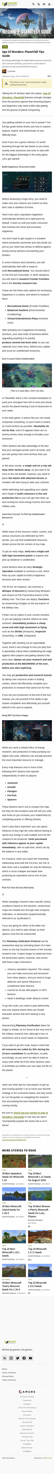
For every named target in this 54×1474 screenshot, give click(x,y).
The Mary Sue (27, 1437)
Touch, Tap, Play (27, 1440)
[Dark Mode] (38, 4)
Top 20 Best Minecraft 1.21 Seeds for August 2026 (39, 1177)
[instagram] (11, 1358)
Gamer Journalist (27, 1426)
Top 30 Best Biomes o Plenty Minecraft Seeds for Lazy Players (39, 1211)
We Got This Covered (27, 1418)
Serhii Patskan (8, 1184)
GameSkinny (27, 1429)
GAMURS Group (47, 1458)
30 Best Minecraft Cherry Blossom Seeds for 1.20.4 (11, 1286)
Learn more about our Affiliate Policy (14, 1140)
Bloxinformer (27, 1447)
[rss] (4, 1358)
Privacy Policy (8, 1376)
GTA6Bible (27, 1451)
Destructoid (27, 1422)
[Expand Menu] (44, 4)
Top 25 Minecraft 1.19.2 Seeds (37, 1284)
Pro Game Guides (27, 1396)
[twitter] (17, 1358)
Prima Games (27, 1411)
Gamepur (27, 1404)
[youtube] (30, 1358)
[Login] (49, 4)
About (4, 1369)
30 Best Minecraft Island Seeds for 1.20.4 (11, 1210)
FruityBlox (27, 1444)
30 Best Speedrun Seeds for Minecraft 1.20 (13, 1177)
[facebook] (24, 1358)
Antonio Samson (9, 1293)
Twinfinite (27, 1400)
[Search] (33, 4)
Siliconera (27, 1415)
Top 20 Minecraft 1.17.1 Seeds (37, 1250)
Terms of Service (9, 1372)
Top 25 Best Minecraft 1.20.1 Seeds (11, 1252)
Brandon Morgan (35, 1220)
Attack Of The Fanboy (27, 1407)
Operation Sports (27, 1433)
